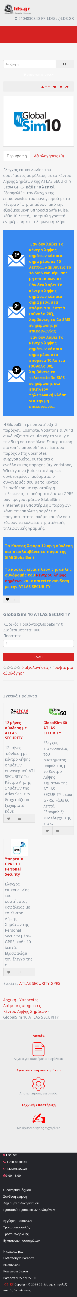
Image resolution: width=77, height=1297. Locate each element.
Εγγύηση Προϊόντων (17, 1221)
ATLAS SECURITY (34, 983)
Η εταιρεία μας (13, 1251)
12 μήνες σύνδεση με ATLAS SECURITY (16, 730)
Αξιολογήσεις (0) (49, 155)
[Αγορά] (66, 86)
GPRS (55, 983)
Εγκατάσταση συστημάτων (21, 1240)
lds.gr (9, 1284)
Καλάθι (38, 657)
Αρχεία (38, 1035)
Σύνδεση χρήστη (15, 1196)
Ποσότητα (12, 635)
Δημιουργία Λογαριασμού (21, 1203)
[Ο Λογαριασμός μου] (45, 86)
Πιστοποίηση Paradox (18, 1258)
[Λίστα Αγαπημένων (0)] (54, 86)
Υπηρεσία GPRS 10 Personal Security (14, 866)
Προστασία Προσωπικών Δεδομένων (29, 1210)
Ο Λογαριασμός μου (17, 1190)
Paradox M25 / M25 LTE (20, 1278)
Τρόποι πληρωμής (15, 1234)
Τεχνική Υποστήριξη (38, 1105)
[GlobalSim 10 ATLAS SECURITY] (38, 121)
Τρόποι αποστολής (16, 1227)
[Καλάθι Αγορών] (60, 86)
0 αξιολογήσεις (35, 667)
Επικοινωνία (11, 1265)
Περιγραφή (17, 155)
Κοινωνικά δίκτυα (15, 1271)
